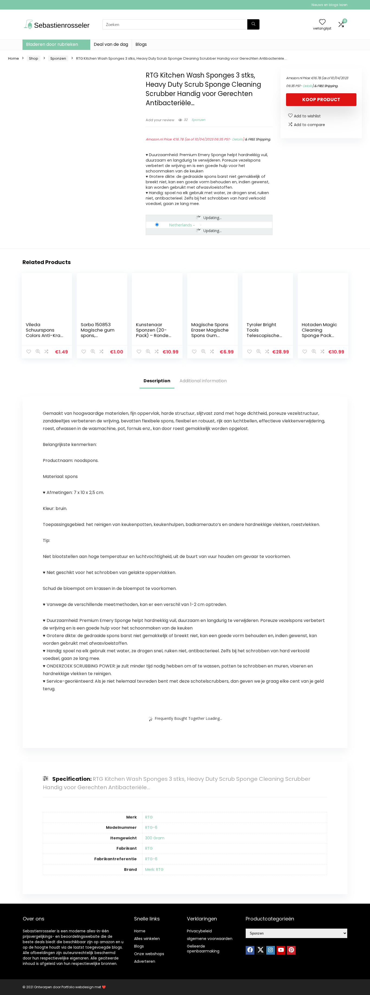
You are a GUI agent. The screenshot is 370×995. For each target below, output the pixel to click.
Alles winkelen (147, 938)
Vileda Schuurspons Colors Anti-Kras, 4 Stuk (45, 332)
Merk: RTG (154, 869)
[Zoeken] (253, 24)
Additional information (203, 381)
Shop (33, 58)
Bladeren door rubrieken (52, 44)
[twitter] (260, 950)
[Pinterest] (291, 950)
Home (13, 58)
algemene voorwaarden (209, 938)
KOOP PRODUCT (321, 99)
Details (237, 139)
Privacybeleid (199, 931)
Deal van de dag (111, 44)
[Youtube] (281, 950)
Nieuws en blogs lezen (329, 4)
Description (157, 381)
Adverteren (144, 961)
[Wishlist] (322, 22)
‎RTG (149, 817)
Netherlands (180, 224)
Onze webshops (149, 954)
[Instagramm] (270, 950)
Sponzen (58, 58)
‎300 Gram (154, 838)
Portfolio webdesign (77, 987)
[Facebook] (250, 950)
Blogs (141, 44)
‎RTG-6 (151, 827)
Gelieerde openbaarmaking (203, 948)
